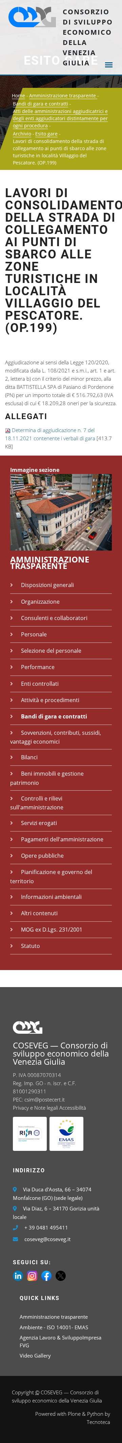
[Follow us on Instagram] (32, 1275)
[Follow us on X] (61, 1275)
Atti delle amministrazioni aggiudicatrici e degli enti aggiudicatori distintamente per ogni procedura (60, 118)
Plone (74, 1413)
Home (18, 95)
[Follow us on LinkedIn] (18, 1275)
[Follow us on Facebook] (46, 1275)
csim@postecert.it (44, 1099)
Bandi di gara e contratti (40, 103)
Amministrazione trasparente (63, 95)
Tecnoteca (98, 1421)
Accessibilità (72, 1107)
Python (95, 1413)
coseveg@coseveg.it (47, 1239)
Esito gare (46, 133)
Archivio (22, 133)
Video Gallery (35, 1355)
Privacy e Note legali (35, 1107)
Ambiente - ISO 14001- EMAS (54, 1327)
